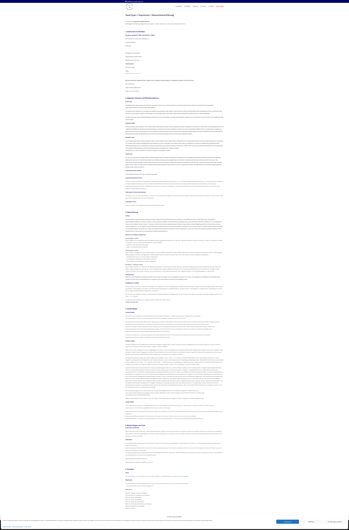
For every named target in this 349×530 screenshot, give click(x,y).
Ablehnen (311, 522)
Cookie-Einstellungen (131, 302)
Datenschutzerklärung (17, 526)
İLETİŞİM (211, 6)
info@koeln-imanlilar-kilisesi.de (133, 73)
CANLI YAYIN (220, 6)
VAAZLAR (195, 6)
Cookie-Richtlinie (7, 526)
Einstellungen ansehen (335, 522)
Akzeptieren (287, 522)
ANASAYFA (178, 6)
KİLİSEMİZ (187, 6)
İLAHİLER (203, 6)
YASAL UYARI (27, 526)
